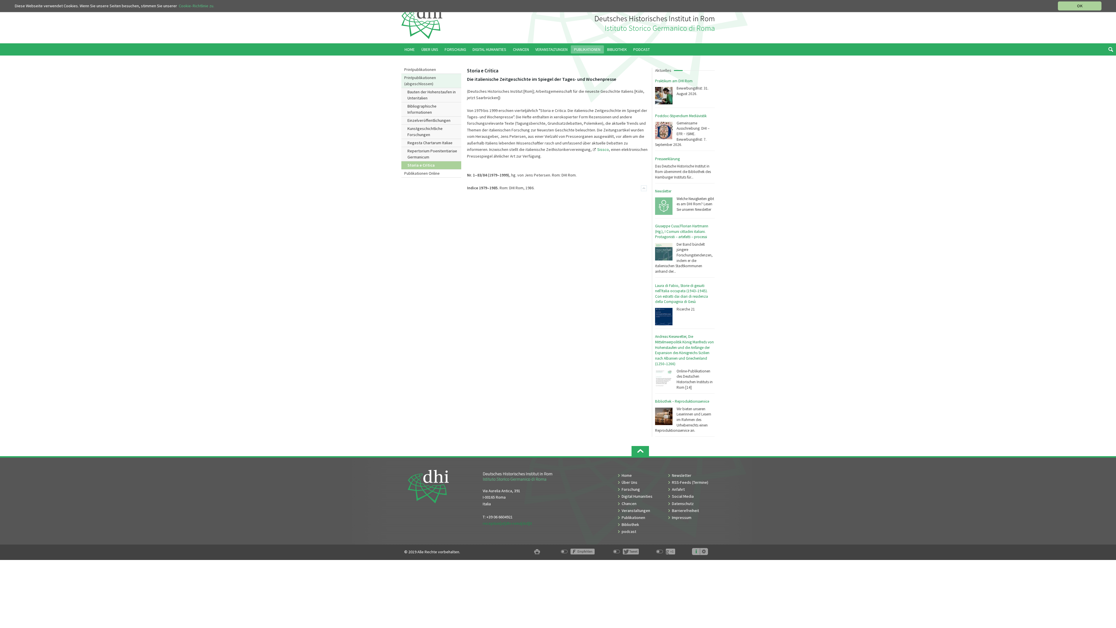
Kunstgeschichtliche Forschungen (425, 131)
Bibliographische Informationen (422, 109)
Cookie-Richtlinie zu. (196, 5)
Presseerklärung (667, 158)
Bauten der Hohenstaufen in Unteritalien (431, 95)
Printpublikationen (420, 69)
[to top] (640, 451)
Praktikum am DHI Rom (674, 80)
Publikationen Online (422, 173)
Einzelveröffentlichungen (428, 120)
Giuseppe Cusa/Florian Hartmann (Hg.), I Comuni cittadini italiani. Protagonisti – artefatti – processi (681, 231)
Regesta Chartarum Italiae (430, 142)
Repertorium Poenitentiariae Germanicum (432, 154)
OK (1080, 5)
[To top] (644, 188)
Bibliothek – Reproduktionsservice (682, 401)
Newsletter (663, 191)
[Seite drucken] (537, 552)
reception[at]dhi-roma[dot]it (507, 523)
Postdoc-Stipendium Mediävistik (681, 115)
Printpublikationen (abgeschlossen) (420, 80)
